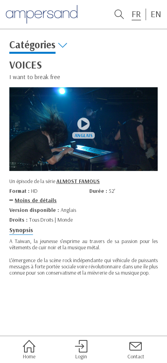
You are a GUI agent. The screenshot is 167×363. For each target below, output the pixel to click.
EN (156, 14)
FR (136, 14)
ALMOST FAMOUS (78, 181)
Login (81, 356)
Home (29, 356)
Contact (135, 356)
